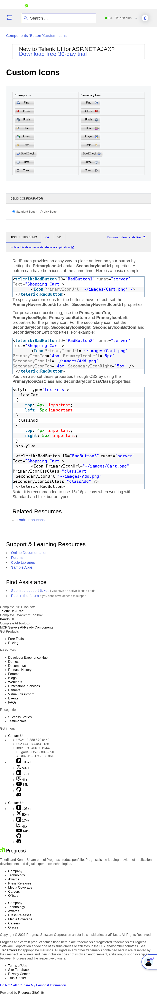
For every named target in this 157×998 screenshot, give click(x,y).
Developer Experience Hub (28, 657)
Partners (14, 690)
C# (47, 237)
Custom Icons (55, 36)
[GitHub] (18, 790)
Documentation (19, 665)
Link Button (51, 211)
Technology (16, 875)
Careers (14, 891)
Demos (13, 661)
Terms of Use (17, 965)
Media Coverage (20, 887)
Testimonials (17, 721)
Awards (13, 879)
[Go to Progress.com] (13, 852)
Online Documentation (29, 553)
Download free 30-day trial (53, 54)
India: (33, 748)
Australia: (35, 756)
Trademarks (8, 950)
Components (17, 36)
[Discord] (18, 795)
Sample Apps (22, 567)
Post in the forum (25, 596)
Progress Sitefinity (31, 992)
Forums (17, 558)
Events (13, 698)
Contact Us (16, 736)
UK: (32, 744)
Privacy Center (19, 974)
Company (15, 871)
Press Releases (19, 883)
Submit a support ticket (29, 591)
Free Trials (16, 639)
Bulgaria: (35, 752)
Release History (19, 670)
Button (35, 36)
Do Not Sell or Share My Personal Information (33, 985)
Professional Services (24, 686)
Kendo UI (7, 619)
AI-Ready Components (36, 627)
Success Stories (20, 717)
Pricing (13, 643)
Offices (13, 895)
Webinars (15, 682)
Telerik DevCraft (11, 611)
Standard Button (26, 211)
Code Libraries (23, 562)
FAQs (12, 702)
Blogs (12, 678)
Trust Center (17, 978)
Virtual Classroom (21, 694)
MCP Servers (9, 627)
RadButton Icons (31, 520)
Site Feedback (18, 970)
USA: (32, 740)
